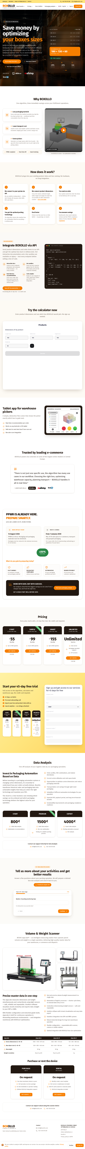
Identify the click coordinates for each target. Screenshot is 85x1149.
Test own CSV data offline (14, 66)
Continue (62, 911)
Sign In (71, 6)
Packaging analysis (50, 6)
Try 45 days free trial (11, 61)
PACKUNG (11, 1)
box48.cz (63, 1134)
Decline (71, 1145)
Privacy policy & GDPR (67, 1136)
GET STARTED (12, 651)
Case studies (38, 6)
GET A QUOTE (25, 1094)
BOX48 (29, 1)
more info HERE (42, 199)
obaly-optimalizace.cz (66, 1132)
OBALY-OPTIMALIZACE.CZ (20, 1)
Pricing (29, 6)
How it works (20, 6)
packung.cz (64, 1129)
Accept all (79, 1145)
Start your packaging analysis (64, 588)
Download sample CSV (43, 884)
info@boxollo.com (77, 1)
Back (21, 911)
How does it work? (31, 61)
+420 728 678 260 (66, 1)
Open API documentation (11, 288)
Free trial (78, 6)
